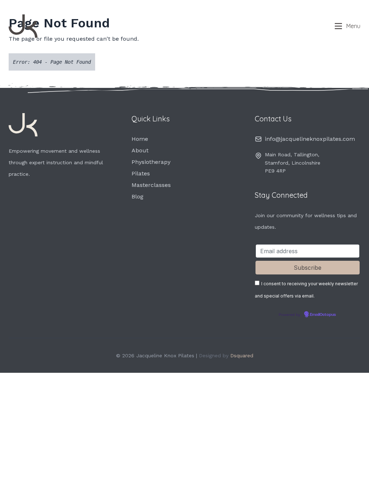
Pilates (141, 173)
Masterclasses (151, 185)
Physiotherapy (151, 161)
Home (140, 138)
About (140, 150)
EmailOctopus (323, 315)
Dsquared (241, 355)
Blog (137, 196)
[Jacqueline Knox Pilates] (48, 26)
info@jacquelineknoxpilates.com (310, 138)
